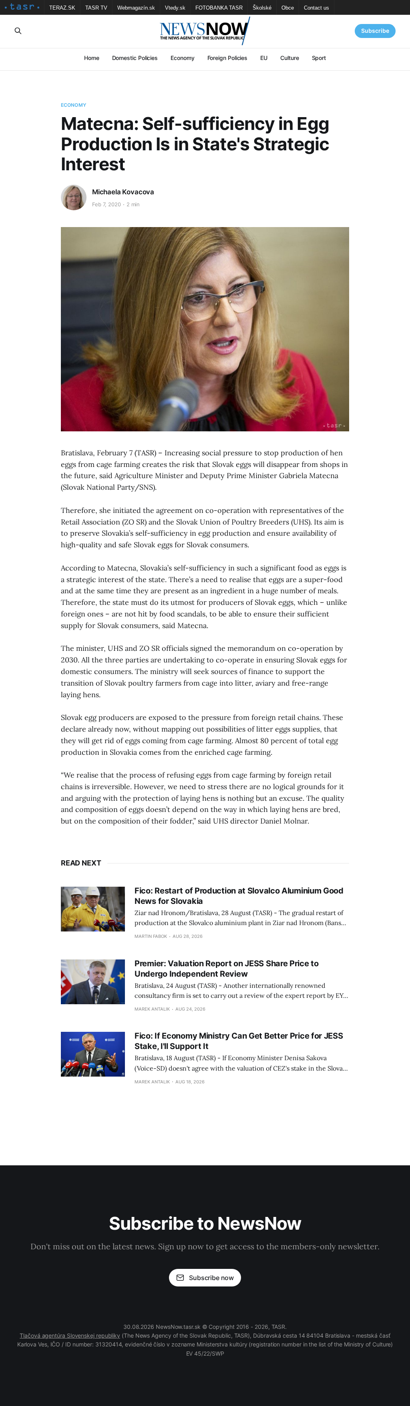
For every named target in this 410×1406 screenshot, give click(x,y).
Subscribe (375, 30)
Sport (319, 57)
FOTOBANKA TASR (219, 8)
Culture (289, 57)
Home (91, 57)
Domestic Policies (135, 57)
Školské (262, 8)
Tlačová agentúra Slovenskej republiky (70, 1335)
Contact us (316, 8)
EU (263, 57)
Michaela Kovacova (123, 192)
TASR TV (96, 8)
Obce (287, 8)
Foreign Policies (227, 57)
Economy (182, 57)
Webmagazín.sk (136, 8)
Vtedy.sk (175, 8)
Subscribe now (211, 1278)
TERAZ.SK (62, 8)
